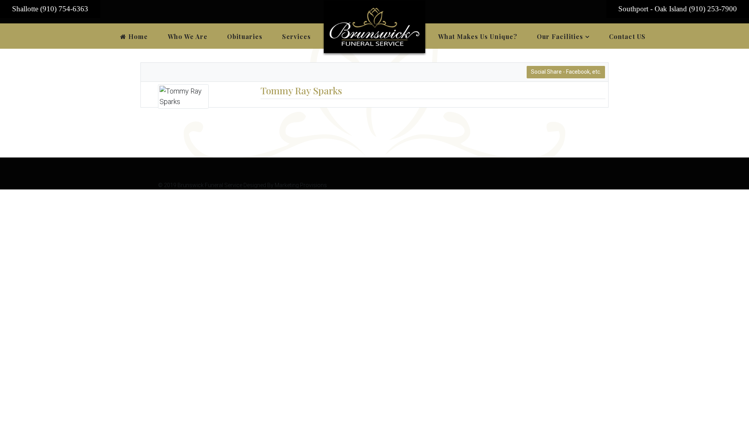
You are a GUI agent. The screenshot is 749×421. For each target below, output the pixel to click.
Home (137, 36)
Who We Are (188, 36)
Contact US (627, 36)
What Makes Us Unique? (477, 36)
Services (296, 36)
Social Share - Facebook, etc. (566, 72)
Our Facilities (560, 36)
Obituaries (245, 36)
